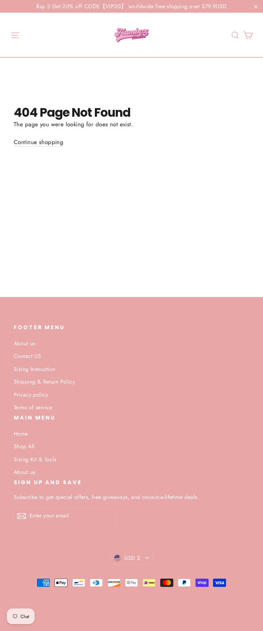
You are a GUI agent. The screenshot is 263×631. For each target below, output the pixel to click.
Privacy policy (31, 395)
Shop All (24, 446)
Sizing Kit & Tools (35, 459)
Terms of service (33, 407)
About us (24, 343)
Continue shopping (38, 142)
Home (21, 434)
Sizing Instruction (34, 369)
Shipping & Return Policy (44, 382)
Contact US (27, 356)
